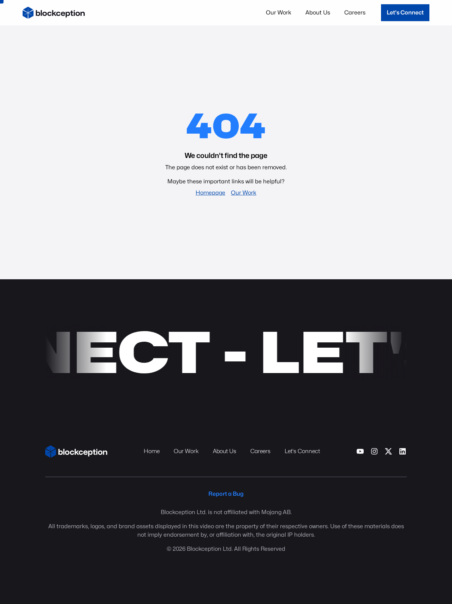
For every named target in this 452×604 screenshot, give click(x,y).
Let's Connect (405, 12)
